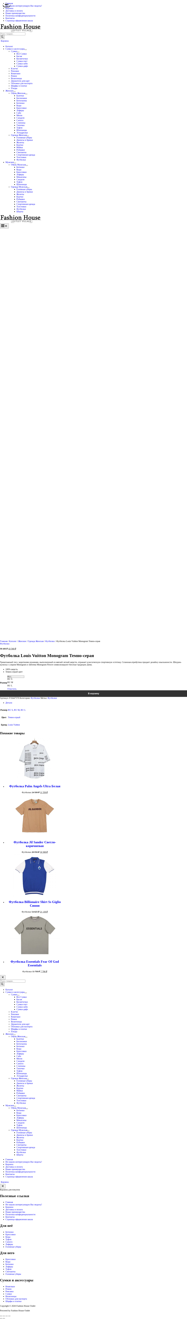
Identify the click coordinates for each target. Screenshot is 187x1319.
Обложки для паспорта (16, 1299)
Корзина (9, 1207)
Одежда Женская (36, 641)
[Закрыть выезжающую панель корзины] (2, 1186)
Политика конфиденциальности (20, 1214)
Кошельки (10, 1286)
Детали (8, 703)
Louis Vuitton (14, 725)
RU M (17, 710)
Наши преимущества (15, 1212)
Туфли (8, 1239)
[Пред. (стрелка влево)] (1, 1318)
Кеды (7, 1237)
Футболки (50, 641)
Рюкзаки (9, 1291)
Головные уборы (13, 1247)
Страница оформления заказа (19, 1219)
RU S (10, 710)
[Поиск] (2, 37)
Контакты (10, 1217)
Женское (22, 641)
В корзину (93, 693)
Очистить (11, 689)
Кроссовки (10, 1234)
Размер (3, 683)
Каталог (13, 641)
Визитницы (10, 1296)
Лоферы (9, 1244)
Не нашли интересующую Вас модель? (23, 1204)
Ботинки (9, 1232)
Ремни (8, 1289)
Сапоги (8, 1242)
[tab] (96, 703)
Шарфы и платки (13, 1301)
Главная (3, 641)
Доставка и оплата (14, 1209)
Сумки (8, 1294)
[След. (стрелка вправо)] (4, 1318)
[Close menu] (2, 977)
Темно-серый (14, 717)
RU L (23, 710)
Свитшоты (10, 1271)
